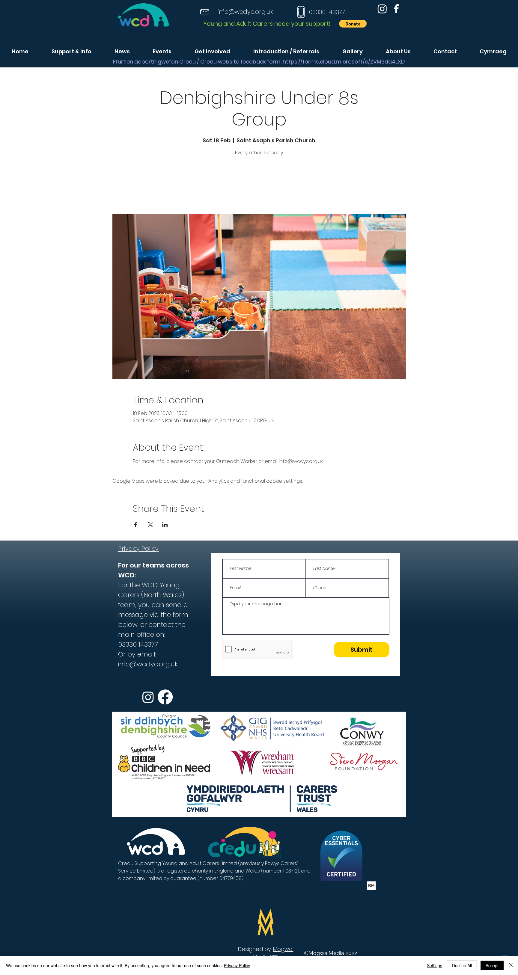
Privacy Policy (237, 965)
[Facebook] (396, 9)
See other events (259, 185)
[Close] (510, 965)
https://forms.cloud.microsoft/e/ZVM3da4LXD (344, 61)
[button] (353, 24)
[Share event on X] (150, 524)
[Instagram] (382, 9)
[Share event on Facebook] (135, 524)
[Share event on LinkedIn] (165, 524)
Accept (492, 965)
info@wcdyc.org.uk (245, 11)
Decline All (462, 965)
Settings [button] (434, 965)
